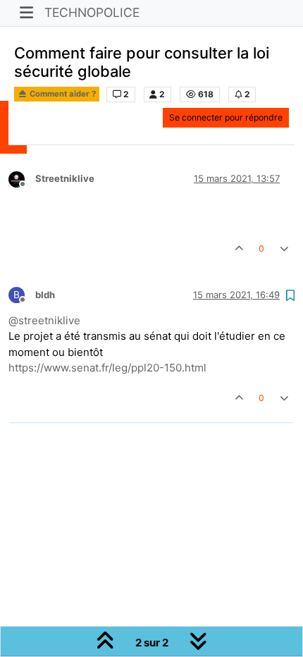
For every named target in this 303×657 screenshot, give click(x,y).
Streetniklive (64, 178)
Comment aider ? (61, 94)
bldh (45, 294)
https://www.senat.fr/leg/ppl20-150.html (107, 367)
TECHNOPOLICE (92, 12)
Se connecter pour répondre (226, 117)
